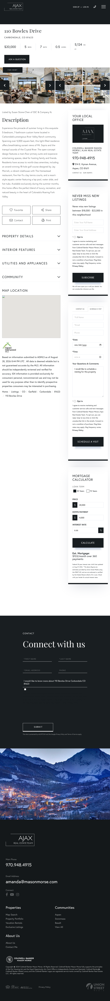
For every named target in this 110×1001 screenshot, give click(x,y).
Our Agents (87, 173)
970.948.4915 (19, 865)
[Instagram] (17, 895)
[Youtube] (12, 895)
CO (23, 391)
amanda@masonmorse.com (31, 881)
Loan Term (78, 486)
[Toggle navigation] (103, 6)
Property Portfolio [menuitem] (14, 918)
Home (5, 391)
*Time (75, 351)
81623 (57, 391)
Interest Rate (79, 524)
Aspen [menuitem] (58, 914)
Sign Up (76, 7)
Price (75, 499)
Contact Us (77, 173)
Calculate (88, 542)
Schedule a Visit (96, 309)
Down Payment (80, 512)
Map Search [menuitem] (11, 914)
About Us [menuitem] (10, 942)
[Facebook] (7, 895)
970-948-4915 (83, 158)
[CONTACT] (16, 59)
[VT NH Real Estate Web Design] (95, 987)
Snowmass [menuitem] (60, 918)
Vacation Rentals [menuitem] (14, 922)
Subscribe (88, 277)
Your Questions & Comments (85, 363)
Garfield (32, 391)
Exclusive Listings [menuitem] (14, 927)
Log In (86, 7)
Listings (15, 391)
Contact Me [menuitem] (11, 947)
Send (38, 727)
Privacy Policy (77, 266)
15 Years (93, 491)
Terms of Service (94, 454)
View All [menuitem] (59, 927)
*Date (75, 339)
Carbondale (45, 391)
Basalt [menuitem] (58, 922)
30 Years (80, 491)
